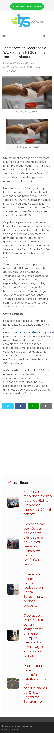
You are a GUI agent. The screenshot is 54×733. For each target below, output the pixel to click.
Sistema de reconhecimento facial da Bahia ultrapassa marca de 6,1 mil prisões (37, 503)
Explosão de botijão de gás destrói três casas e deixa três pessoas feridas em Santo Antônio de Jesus (33, 544)
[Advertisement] (27, 443)
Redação (10, 70)
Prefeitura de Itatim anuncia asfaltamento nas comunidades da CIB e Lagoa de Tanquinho (35, 683)
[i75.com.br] (27, 20)
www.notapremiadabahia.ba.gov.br (30, 332)
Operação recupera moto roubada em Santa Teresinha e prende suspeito (33, 589)
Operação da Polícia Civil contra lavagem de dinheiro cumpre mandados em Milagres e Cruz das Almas (34, 635)
